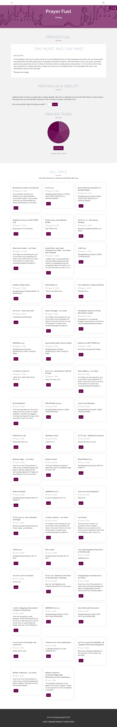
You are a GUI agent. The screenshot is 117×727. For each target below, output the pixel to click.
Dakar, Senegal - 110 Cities (56, 311)
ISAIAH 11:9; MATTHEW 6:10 (89, 343)
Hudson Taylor (51, 459)
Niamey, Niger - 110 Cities (23, 459)
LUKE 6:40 (82, 248)
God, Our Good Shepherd (88, 491)
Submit (55, 104)
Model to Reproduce (21, 285)
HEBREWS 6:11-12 (52, 608)
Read (16, 208)
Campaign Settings (55, 721)
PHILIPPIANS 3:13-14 (53, 403)
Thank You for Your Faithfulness (58, 642)
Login (45, 721)
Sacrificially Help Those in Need (58, 343)
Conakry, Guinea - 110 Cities (56, 517)
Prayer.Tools (59, 717)
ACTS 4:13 (49, 188)
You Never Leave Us (21, 371)
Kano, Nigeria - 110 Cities (88, 371)
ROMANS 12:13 (18, 343)
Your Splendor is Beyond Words (91, 285)
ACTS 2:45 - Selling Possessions (91, 435)
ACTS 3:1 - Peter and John (23, 311)
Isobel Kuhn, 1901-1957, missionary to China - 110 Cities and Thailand (58, 250)
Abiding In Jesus (51, 435)
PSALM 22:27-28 (19, 435)
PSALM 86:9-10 (51, 285)
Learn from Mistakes (86, 403)
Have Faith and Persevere (88, 608)
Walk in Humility (19, 491)
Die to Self (49, 550)
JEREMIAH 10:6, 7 (52, 491)
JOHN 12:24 (17, 550)
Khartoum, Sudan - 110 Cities (24, 248)
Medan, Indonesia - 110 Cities (25, 673)
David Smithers (19, 403)
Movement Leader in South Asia (26, 188)
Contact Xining (68, 721)
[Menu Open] (103, 2)
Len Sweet (82, 517)
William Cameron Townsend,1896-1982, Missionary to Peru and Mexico (57, 675)
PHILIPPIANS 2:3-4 (85, 459)
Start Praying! (58, 148)
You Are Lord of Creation (23, 576)
